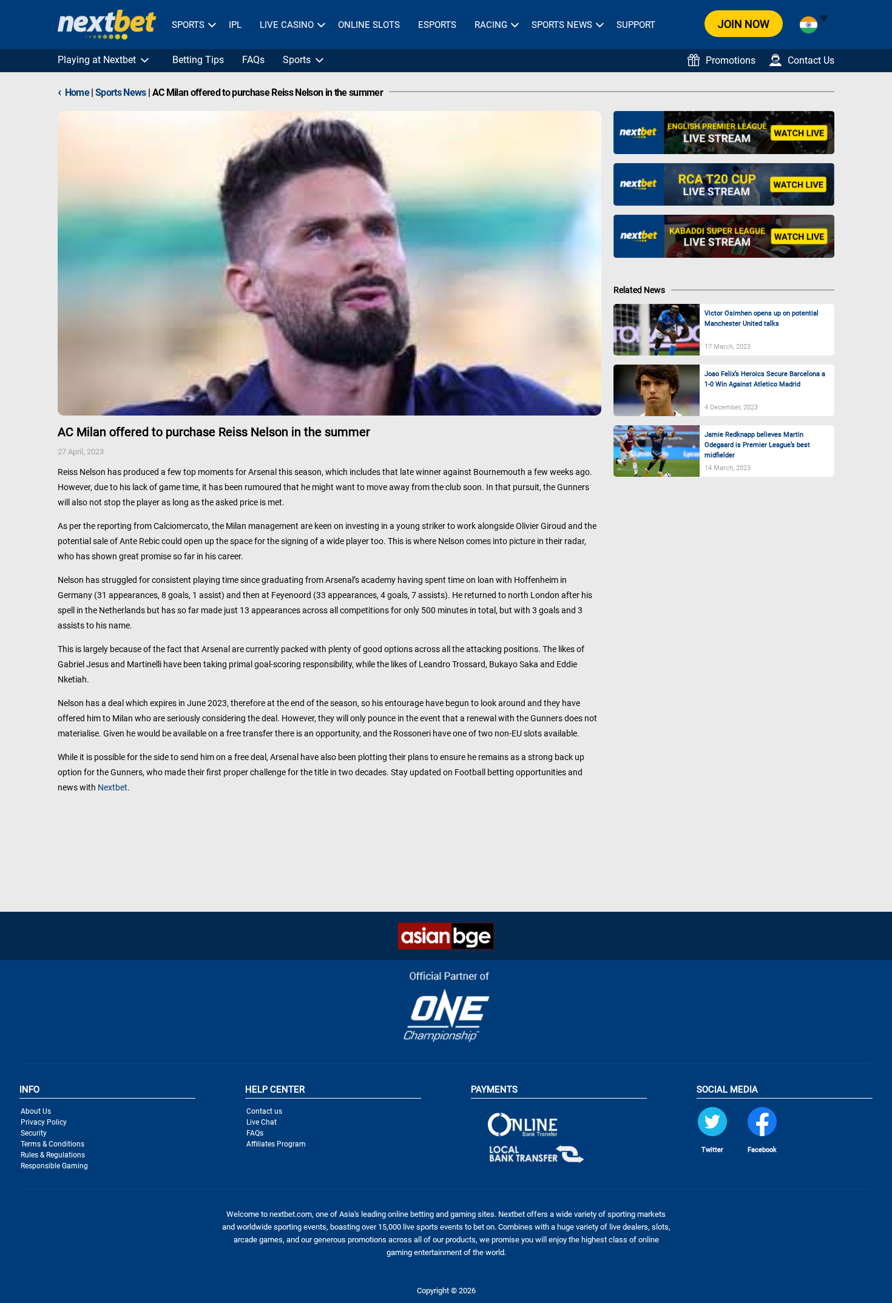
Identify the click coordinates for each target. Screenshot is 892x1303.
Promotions (730, 60)
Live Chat (261, 1122)
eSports (437, 24)
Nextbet (112, 787)
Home (73, 92)
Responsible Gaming (54, 1166)
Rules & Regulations (53, 1155)
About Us (36, 1111)
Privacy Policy (44, 1122)
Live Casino (287, 24)
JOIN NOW (743, 24)
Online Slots (369, 24)
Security (34, 1133)
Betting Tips (198, 60)
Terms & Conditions (52, 1144)
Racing (491, 24)
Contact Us (811, 60)
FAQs (253, 60)
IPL (235, 24)
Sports (188, 24)
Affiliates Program (276, 1144)
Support (636, 24)
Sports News (562, 24)
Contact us (264, 1111)
